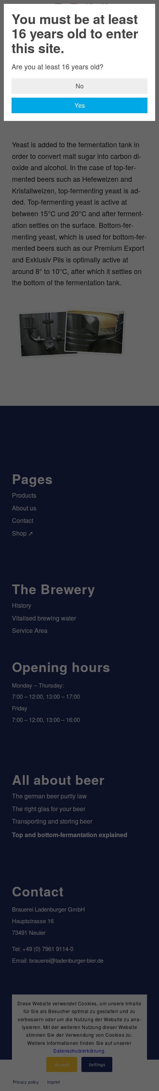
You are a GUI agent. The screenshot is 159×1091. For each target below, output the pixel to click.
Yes (79, 105)
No (80, 85)
